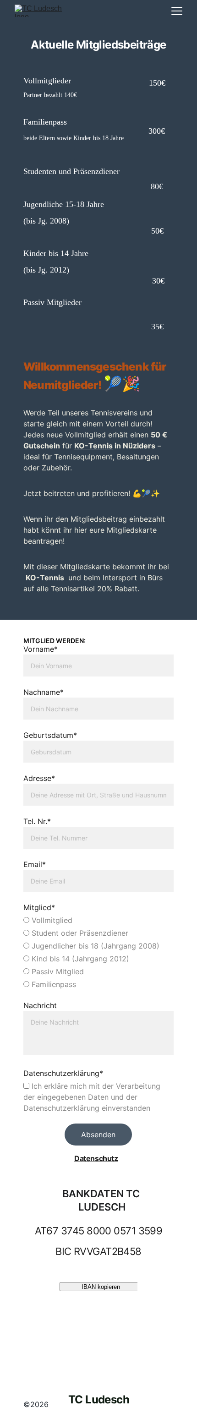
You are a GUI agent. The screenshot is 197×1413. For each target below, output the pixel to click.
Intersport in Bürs (133, 577)
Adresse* (39, 778)
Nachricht (40, 1005)
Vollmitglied (50, 920)
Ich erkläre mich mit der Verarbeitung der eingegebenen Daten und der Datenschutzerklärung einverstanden (91, 1097)
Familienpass (52, 984)
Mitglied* (39, 907)
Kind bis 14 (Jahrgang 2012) (79, 958)
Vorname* (40, 649)
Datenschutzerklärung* (63, 1073)
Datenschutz (96, 1158)
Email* (34, 864)
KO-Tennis (93, 445)
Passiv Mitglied (56, 971)
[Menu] (176, 11)
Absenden (98, 1134)
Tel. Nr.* (37, 821)
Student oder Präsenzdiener (78, 933)
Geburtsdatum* (50, 735)
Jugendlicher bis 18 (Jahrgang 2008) (94, 945)
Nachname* (43, 692)
